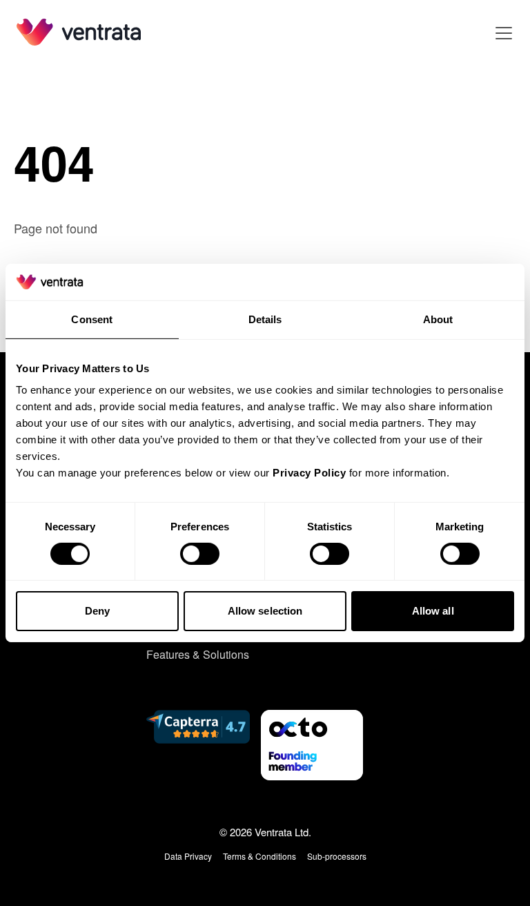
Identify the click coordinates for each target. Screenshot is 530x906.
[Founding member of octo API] (312, 745)
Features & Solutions (197, 654)
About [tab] (438, 319)
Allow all (433, 611)
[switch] (199, 554)
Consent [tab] (91, 319)
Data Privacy (188, 856)
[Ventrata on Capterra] (198, 745)
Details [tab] (265, 319)
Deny (97, 611)
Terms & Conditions (259, 856)
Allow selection (265, 611)
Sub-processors (336, 856)
